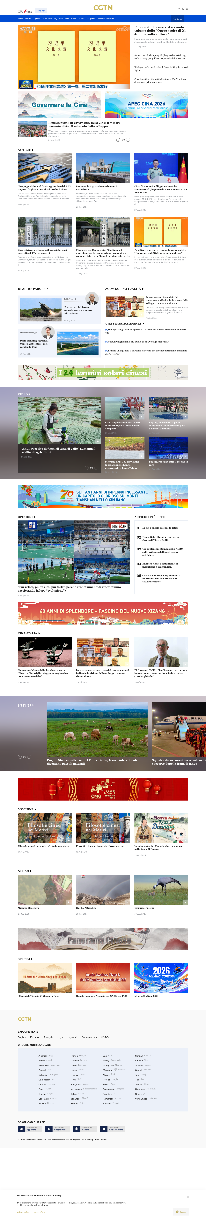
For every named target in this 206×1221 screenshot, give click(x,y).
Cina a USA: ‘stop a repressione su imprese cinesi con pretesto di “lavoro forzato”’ (161, 578)
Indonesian (84, 1089)
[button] (118, 140)
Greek (78, 1065)
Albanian (46, 1055)
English (22, 1037)
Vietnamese (146, 1098)
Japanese (79, 1098)
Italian (77, 1094)
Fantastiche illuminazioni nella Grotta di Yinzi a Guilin (160, 538)
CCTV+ (105, 1037)
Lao (107, 1055)
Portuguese (113, 1089)
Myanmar (114, 1070)
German (79, 1060)
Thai (139, 1079)
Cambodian (46, 1079)
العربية (60, 1037)
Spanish (143, 1065)
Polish (109, 1084)
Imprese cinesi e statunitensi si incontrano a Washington (160, 565)
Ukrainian (145, 1089)
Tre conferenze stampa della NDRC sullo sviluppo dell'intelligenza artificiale (162, 552)
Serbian (143, 1055)
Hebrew (78, 1074)
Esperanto (48, 1098)
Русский (72, 1037)
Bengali (45, 1070)
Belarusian (49, 1065)
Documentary (89, 1037)
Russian (111, 1103)
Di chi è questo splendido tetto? (160, 527)
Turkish (142, 1084)
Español (34, 1037)
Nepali (109, 1074)
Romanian (112, 1098)
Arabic (45, 1060)
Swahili (143, 1070)
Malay (112, 1060)
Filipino (46, 1103)
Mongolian (112, 1065)
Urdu (140, 1094)
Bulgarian (48, 1074)
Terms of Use (39, 1212)
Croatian (47, 1084)
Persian (110, 1079)
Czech (45, 1089)
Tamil (140, 1074)
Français (48, 1037)
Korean (78, 1103)
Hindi (76, 1079)
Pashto (109, 1094)
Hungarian (80, 1084)
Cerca (179, 19)
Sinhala (142, 1060)
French (78, 1055)
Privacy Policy (23, 1212)
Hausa (77, 1070)
